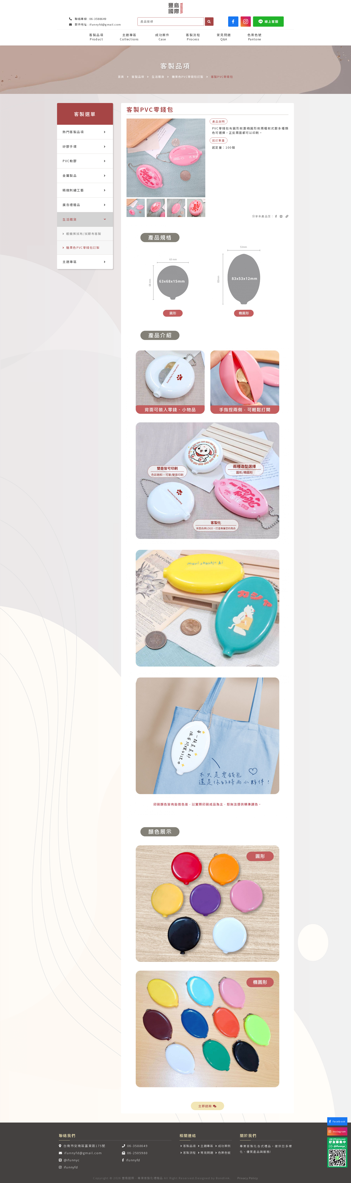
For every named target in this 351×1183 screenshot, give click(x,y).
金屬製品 (70, 175)
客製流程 (193, 37)
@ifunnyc (71, 1160)
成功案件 (162, 37)
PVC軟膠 (70, 161)
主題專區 (129, 37)
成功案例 (224, 1146)
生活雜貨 (158, 77)
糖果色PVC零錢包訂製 (187, 77)
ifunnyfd (71, 1167)
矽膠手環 (70, 146)
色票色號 (255, 37)
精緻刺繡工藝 (73, 190)
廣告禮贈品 (71, 204)
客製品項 (96, 37)
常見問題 (224, 37)
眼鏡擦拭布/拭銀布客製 (83, 233)
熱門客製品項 (73, 131)
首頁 (121, 77)
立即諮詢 (205, 1106)
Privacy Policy (247, 1178)
